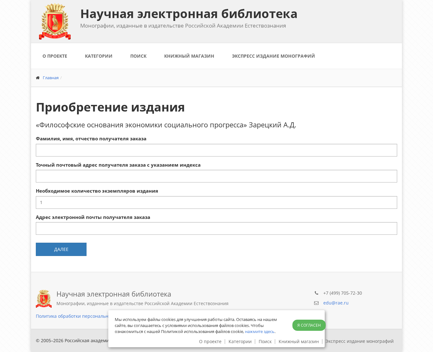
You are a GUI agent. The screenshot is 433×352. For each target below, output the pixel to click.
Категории (99, 56)
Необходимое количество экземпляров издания (97, 191)
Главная (51, 77)
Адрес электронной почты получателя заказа (93, 217)
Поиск (138, 56)
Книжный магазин (189, 56)
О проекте (54, 56)
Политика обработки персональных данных (84, 316)
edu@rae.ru (336, 303)
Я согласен (309, 325)
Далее (61, 249)
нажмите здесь (260, 331)
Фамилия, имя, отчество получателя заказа (91, 138)
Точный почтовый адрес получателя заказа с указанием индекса (118, 165)
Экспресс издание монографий (273, 56)
